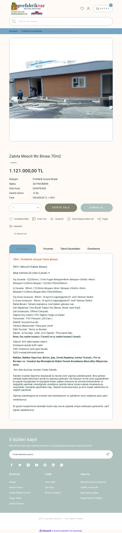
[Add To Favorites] (19, 219)
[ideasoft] (45, 531)
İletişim (12, 482)
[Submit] (107, 454)
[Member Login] (88, 8)
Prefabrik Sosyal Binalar (45, 179)
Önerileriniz (93, 248)
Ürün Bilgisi (22, 248)
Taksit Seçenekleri (70, 248)
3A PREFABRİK (40, 183)
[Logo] (27, 8)
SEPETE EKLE (61, 207)
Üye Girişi (49, 487)
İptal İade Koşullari (89, 493)
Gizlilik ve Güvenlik (89, 487)
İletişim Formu (16, 487)
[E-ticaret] (60, 531)
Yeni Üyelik (50, 482)
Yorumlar (48, 248)
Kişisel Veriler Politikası (91, 498)
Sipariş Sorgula (16, 503)
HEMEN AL (97, 207)
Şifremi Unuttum (53, 493)
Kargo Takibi (15, 498)
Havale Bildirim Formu (19, 493)
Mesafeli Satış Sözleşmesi (93, 482)
